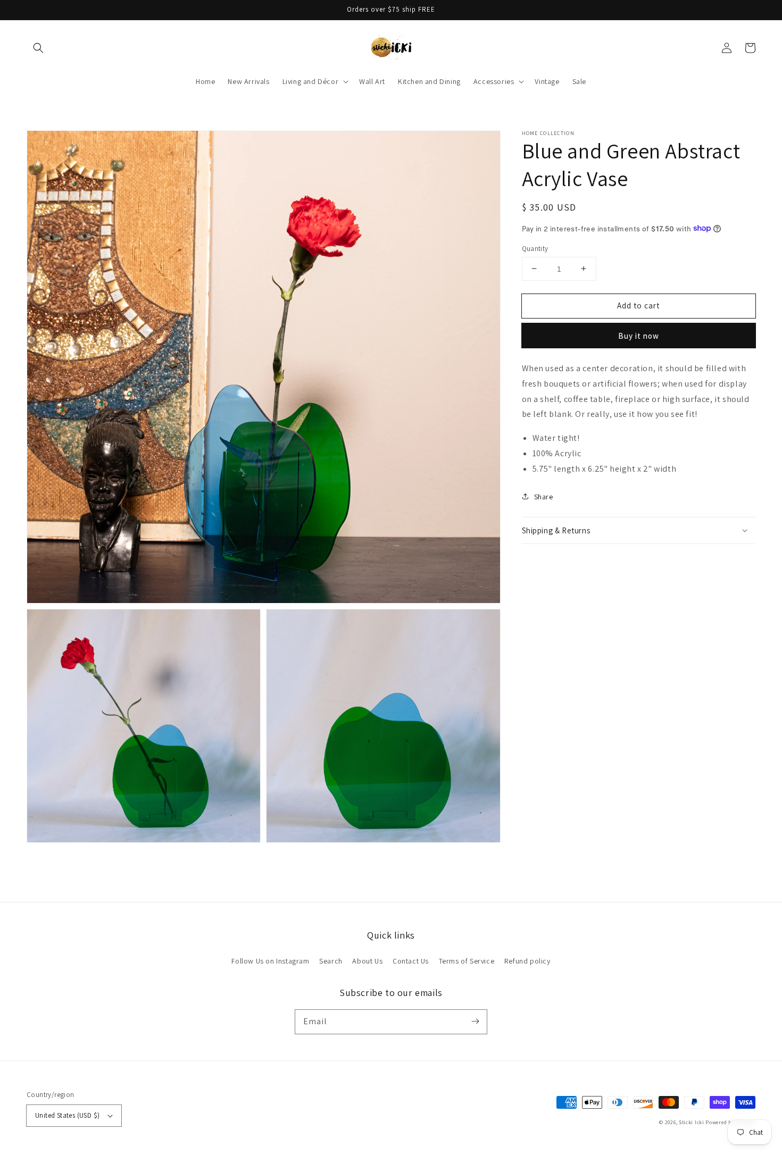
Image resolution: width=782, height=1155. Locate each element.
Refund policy (527, 961)
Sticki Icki (691, 1122)
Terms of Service (467, 961)
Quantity (535, 248)
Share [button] (543, 496)
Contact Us (411, 961)
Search (331, 961)
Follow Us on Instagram (270, 961)
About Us (367, 961)
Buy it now (638, 335)
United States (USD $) (67, 1115)
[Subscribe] (475, 1021)
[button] (38, 48)
